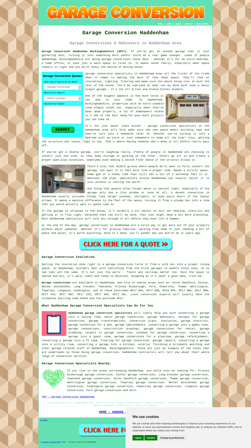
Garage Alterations (51, 442)
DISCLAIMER (202, 24)
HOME (160, 24)
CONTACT (189, 24)
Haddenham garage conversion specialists (100, 313)
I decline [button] (151, 438)
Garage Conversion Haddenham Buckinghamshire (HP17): (85, 51)
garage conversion (107, 390)
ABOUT (178, 24)
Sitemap (43, 420)
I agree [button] (138, 438)
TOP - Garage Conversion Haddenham (68, 396)
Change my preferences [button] (172, 438)
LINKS (169, 24)
